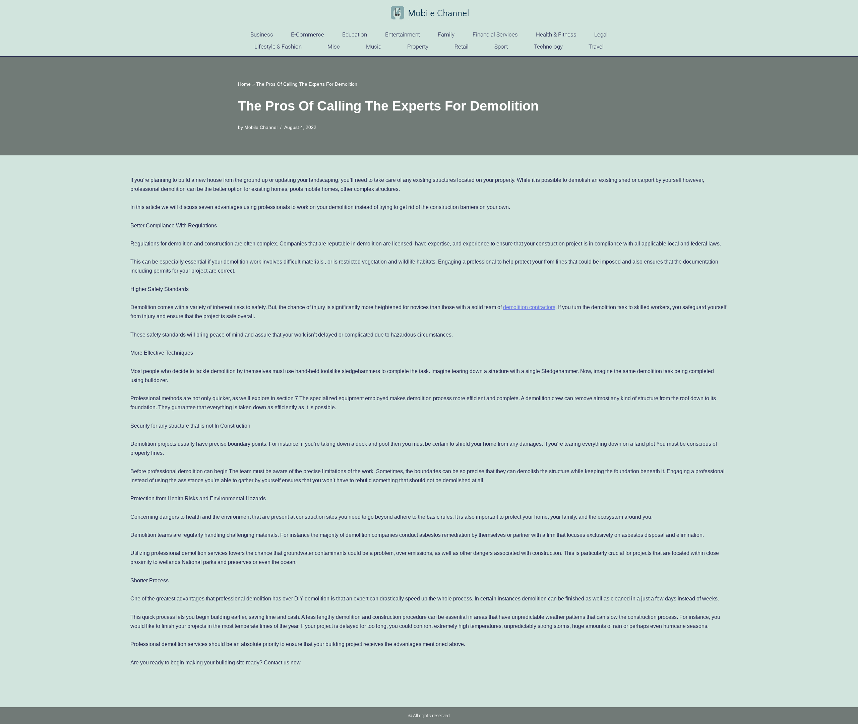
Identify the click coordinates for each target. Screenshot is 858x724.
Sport (501, 46)
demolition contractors (529, 307)
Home (244, 84)
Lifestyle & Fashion (278, 46)
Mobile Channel (261, 127)
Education (354, 34)
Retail (461, 46)
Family (446, 34)
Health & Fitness (556, 34)
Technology (548, 46)
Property (417, 46)
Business (261, 34)
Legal (601, 34)
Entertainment (402, 34)
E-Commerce (307, 34)
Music (373, 46)
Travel (596, 46)
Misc (333, 46)
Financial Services (495, 34)
